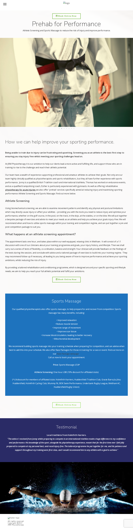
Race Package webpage (68, 353)
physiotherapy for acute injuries (20, 189)
